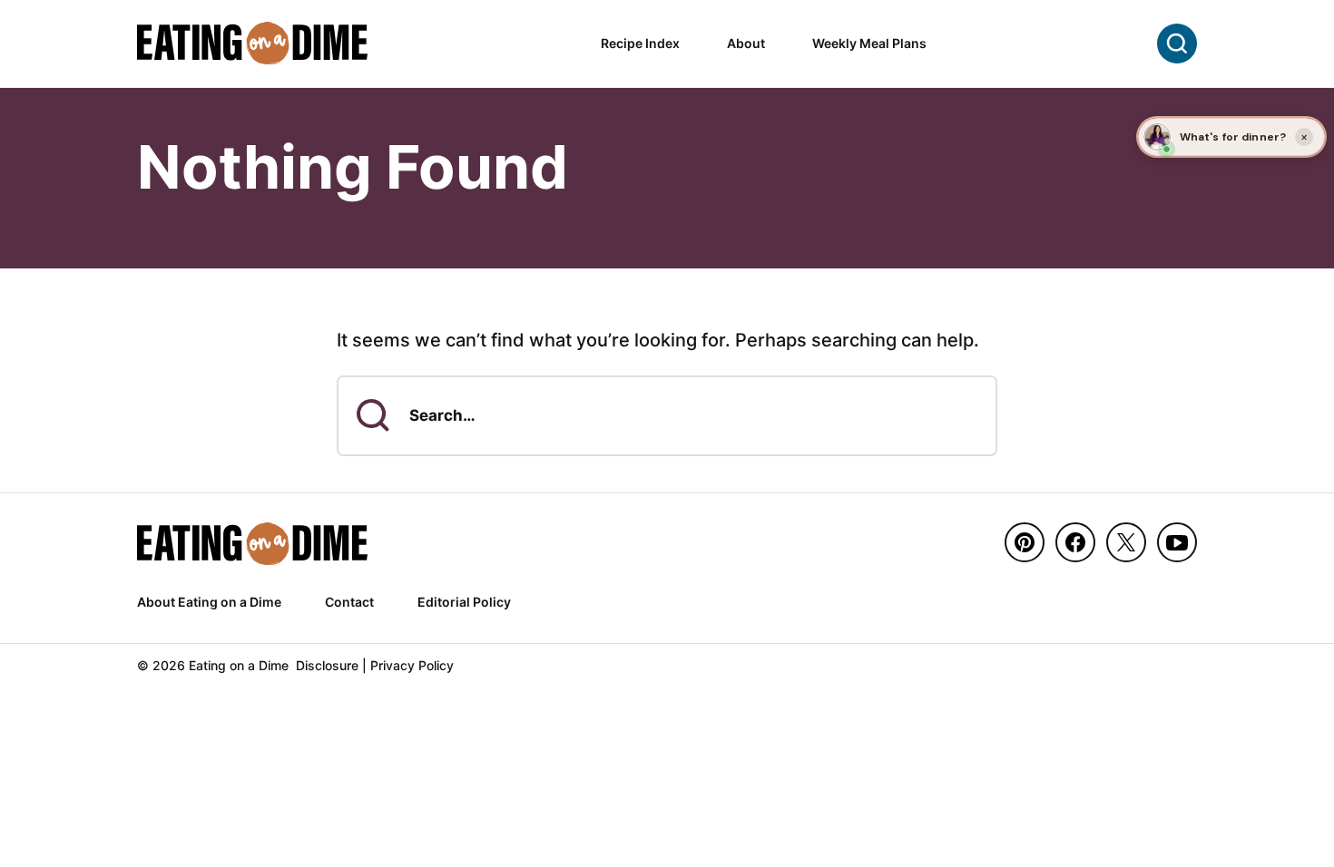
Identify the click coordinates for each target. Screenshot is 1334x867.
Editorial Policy (464, 601)
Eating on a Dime (253, 43)
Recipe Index (640, 43)
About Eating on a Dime (209, 601)
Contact (349, 601)
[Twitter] (1126, 542)
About (746, 43)
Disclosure (327, 665)
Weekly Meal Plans (869, 43)
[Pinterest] (1025, 542)
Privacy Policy (412, 665)
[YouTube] (1177, 542)
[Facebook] (1075, 542)
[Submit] (373, 415)
